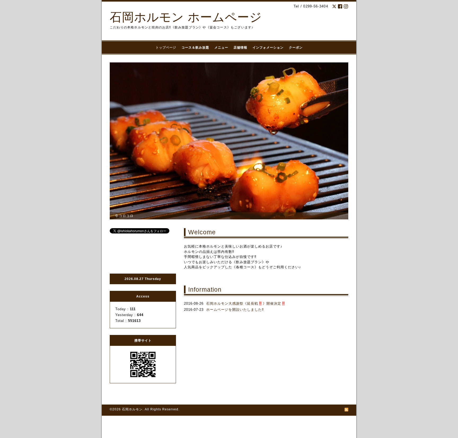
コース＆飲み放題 (195, 47)
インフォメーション (268, 47)
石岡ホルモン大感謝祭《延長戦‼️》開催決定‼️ (246, 303)
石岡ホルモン (132, 409)
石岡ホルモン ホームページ (186, 17)
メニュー (221, 47)
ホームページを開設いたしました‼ (235, 310)
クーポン (296, 47)
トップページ (166, 47)
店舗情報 (240, 47)
